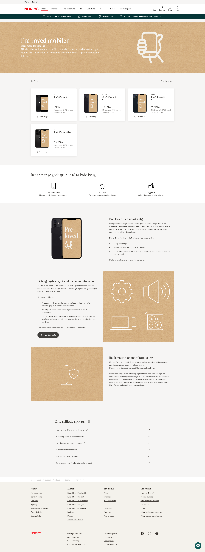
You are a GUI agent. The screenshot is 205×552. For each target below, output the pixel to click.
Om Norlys (146, 489)
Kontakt (71, 489)
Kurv (170, 10)
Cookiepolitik (109, 541)
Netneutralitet (109, 537)
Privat (26, 2)
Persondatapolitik (110, 534)
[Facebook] (142, 534)
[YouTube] (157, 534)
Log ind (162, 10)
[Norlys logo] (31, 9)
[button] (198, 545)
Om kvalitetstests (48, 335)
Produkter (109, 489)
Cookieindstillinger (111, 544)
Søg (154, 10)
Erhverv (35, 2)
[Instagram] (149, 534)
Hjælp (177, 10)
